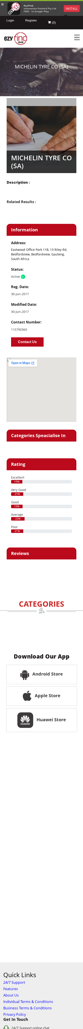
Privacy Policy (14, 1014)
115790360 (19, 329)
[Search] (69, 18)
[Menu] (77, 38)
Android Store (47, 674)
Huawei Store (50, 720)
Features (10, 988)
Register (31, 20)
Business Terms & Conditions (27, 1008)
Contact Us (27, 342)
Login (10, 20)
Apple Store (47, 696)
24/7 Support (14, 982)
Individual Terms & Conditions (28, 1001)
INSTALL (72, 8)
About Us (11, 995)
